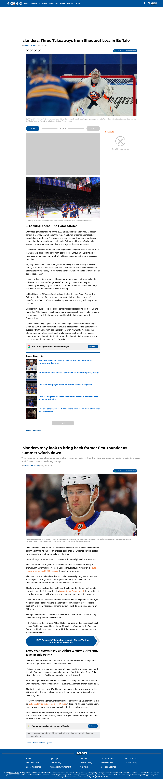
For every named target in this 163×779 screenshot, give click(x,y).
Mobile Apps (130, 758)
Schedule (43, 3)
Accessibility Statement (60, 767)
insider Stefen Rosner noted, (71, 591)
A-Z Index (84, 767)
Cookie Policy (131, 763)
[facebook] (144, 3)
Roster (62, 3)
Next (93, 128)
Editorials (37, 430)
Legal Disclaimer (33, 767)
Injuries (70, 3)
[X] (149, 3)
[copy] (39, 50)
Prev (33, 128)
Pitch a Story (55, 763)
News (26, 3)
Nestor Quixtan (31, 465)
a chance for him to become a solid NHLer (47, 704)
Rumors (33, 3)
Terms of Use (107, 763)
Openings (54, 758)
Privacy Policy (86, 763)
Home (28, 430)
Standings (53, 3)
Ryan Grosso (30, 45)
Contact (83, 758)
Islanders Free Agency (42, 743)
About (28, 758)
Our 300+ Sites (107, 758)
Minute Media (14, 773)
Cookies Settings (108, 767)
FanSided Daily (32, 763)
